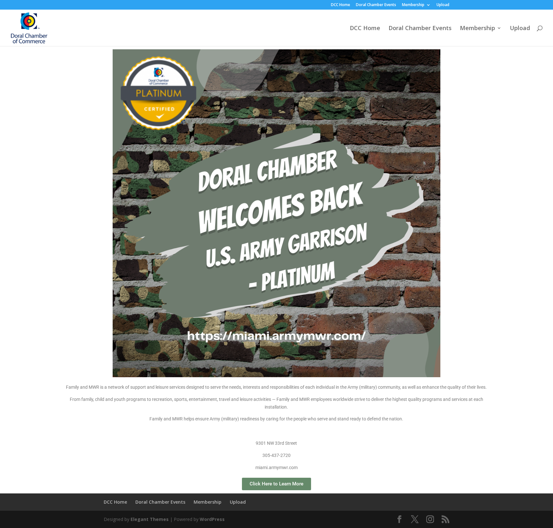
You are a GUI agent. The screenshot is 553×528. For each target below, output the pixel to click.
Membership (413, 5)
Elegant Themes (150, 519)
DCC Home (340, 5)
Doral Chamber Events (376, 5)
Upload (443, 5)
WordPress (212, 519)
